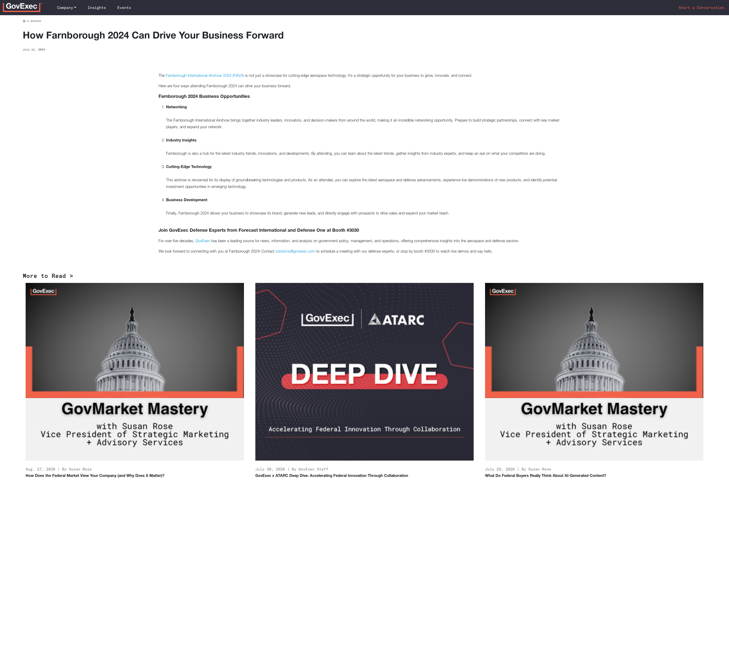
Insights (97, 7)
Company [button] (65, 7)
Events (124, 7)
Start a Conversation (701, 7)
